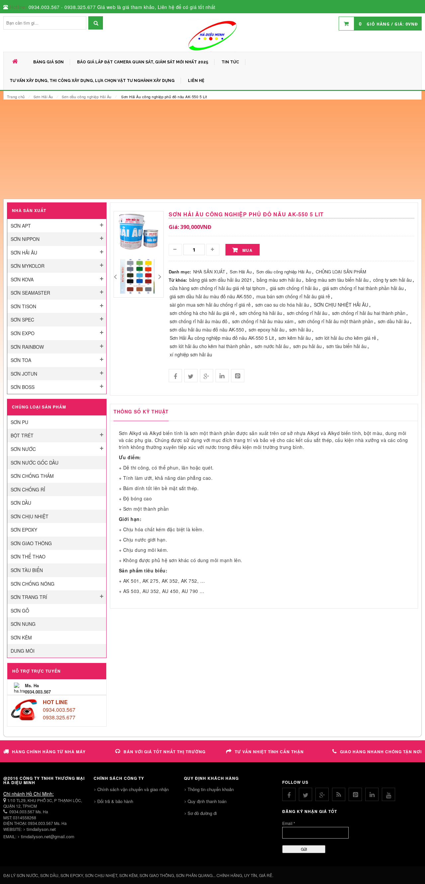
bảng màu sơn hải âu (279, 279)
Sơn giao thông (31, 543)
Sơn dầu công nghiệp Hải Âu (87, 96)
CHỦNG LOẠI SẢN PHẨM (341, 271)
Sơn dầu (21, 502)
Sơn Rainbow (27, 346)
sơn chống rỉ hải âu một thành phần (335, 321)
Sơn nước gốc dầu (34, 462)
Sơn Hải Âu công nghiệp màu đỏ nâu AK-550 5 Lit (222, 337)
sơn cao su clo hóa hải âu (282, 304)
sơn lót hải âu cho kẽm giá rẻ (345, 337)
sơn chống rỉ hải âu (307, 313)
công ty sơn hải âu (392, 279)
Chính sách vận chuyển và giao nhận (133, 789)
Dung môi (23, 650)
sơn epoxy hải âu (267, 329)
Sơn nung (23, 624)
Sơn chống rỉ (28, 489)
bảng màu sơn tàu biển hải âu (337, 279)
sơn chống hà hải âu (260, 313)
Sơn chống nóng (32, 583)
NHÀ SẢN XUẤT (209, 271)
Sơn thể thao (28, 556)
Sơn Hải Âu (43, 96)
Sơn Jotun (24, 373)
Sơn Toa (21, 360)
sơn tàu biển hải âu (346, 346)
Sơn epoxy (24, 529)
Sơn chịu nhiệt (29, 516)
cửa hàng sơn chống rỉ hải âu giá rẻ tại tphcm (217, 288)
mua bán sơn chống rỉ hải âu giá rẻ (293, 296)
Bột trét (22, 435)
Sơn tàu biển (27, 570)
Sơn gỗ (20, 610)
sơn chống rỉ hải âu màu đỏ (198, 321)
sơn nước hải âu (272, 346)
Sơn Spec (22, 319)
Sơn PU (19, 422)
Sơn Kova (22, 279)
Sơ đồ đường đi (202, 813)
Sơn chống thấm (32, 476)
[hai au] (137, 275)
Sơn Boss (23, 387)
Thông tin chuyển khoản (211, 789)
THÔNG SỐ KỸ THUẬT (141, 411)
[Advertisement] (212, 149)
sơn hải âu (300, 329)
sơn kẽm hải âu (295, 337)
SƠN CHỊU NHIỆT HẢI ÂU (341, 304)
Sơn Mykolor (27, 265)
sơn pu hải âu (307, 346)
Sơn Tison (23, 306)
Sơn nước (23, 449)
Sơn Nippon (25, 239)
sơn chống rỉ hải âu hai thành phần (368, 313)
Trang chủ (16, 96)
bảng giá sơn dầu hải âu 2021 (220, 279)
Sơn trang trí (29, 597)
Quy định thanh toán (207, 801)
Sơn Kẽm (21, 637)
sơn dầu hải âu (393, 321)
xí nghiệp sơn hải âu (191, 354)
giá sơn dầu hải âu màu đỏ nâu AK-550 (211, 296)
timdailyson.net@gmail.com (47, 836)
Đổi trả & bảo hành (115, 801)
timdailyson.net (41, 829)
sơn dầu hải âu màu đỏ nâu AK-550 (207, 329)
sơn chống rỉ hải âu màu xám (263, 321)
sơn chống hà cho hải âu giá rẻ (202, 313)
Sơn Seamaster (30, 292)
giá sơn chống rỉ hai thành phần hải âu (363, 288)
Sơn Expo (23, 333)
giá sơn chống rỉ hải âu (294, 288)
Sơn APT (21, 225)
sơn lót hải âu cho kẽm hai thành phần (210, 346)
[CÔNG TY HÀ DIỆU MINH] (212, 35)
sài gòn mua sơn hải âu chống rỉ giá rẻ (210, 304)
